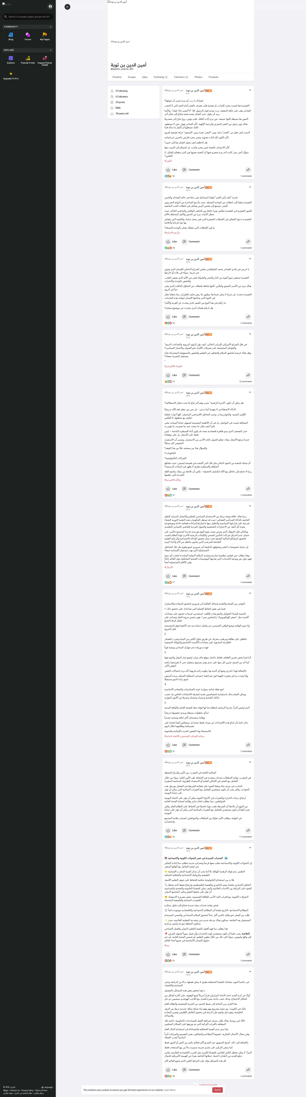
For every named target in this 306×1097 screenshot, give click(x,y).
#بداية (169, 736)
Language (48, 1087)
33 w (188, 766)
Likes (144, 77)
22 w (188, 262)
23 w (188, 337)
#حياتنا (169, 232)
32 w (188, 597)
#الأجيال (168, 567)
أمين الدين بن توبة (195, 90)
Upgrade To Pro (10, 78)
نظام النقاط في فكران (23, 1093)
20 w (188, 190)
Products (213, 77)
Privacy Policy (27, 1090)
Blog (11, 39)
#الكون (168, 160)
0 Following (121, 90)
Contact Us (15, 1090)
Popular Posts (28, 62)
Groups (132, 77)
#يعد (166, 945)
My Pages (45, 39)
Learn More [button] (169, 1090)
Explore (11, 62)
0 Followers (122, 96)
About (5, 1090)
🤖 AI (208, 90)
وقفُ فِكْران (8, 1093)
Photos (198, 77)
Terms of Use (41, 1090)
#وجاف (194, 736)
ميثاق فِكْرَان (39, 1093)
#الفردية (170, 480)
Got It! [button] (217, 1090)
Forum (28, 39)
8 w (187, 93)
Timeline (116, 77)
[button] (27, 17)
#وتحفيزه (185, 736)
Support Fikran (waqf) (45, 63)
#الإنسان (170, 366)
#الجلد (176, 736)
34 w (188, 975)
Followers (180, 77)
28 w (188, 396)
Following (160, 77)
